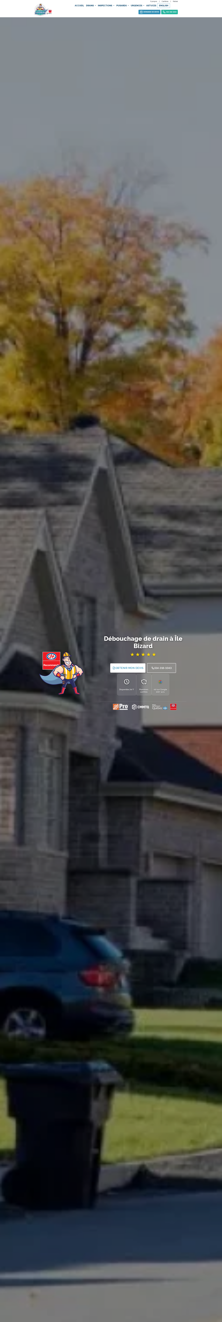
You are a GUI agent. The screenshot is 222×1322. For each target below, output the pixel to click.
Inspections (105, 5)
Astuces (151, 5)
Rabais (175, 1)
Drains (90, 5)
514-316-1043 (171, 12)
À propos (153, 1)
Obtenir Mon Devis (129, 668)
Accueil (79, 5)
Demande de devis (151, 12)
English (163, 5)
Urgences (137, 5)
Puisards (121, 5)
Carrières (165, 1)
